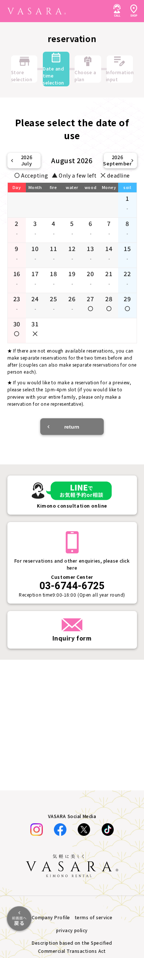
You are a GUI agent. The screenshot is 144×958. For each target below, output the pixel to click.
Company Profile (51, 917)
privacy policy (72, 930)
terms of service (94, 917)
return (71, 427)
